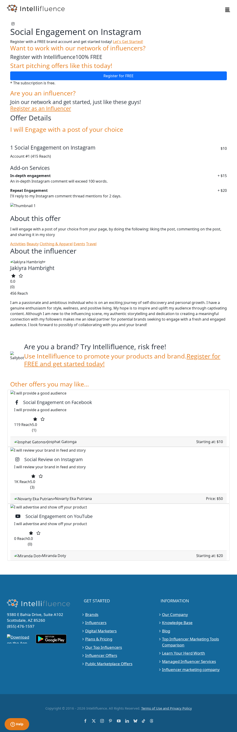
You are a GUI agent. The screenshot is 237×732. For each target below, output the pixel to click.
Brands (91, 614)
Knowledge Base (177, 622)
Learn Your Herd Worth (183, 653)
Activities (18, 243)
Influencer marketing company (191, 669)
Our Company (175, 614)
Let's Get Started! (128, 41)
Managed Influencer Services (189, 661)
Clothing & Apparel (56, 243)
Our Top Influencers (103, 647)
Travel (91, 243)
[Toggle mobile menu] (227, 9)
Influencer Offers (101, 655)
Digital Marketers (101, 631)
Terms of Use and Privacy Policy (166, 708)
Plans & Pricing (98, 639)
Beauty (33, 243)
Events (79, 243)
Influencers (95, 622)
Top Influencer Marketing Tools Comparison (190, 642)
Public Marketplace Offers (108, 663)
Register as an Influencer (40, 108)
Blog (166, 631)
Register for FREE (118, 75)
